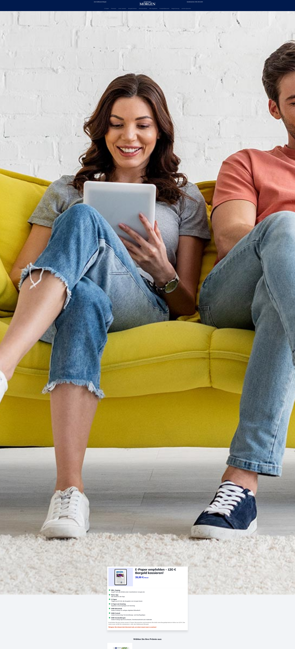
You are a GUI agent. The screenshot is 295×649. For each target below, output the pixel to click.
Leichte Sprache (186, 8)
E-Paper (106, 8)
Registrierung (175, 8)
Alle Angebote (153, 8)
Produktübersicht (164, 8)
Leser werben (122, 8)
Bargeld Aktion (132, 8)
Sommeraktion (143, 8)
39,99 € (139, 577)
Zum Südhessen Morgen (100, 2)
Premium (113, 8)
